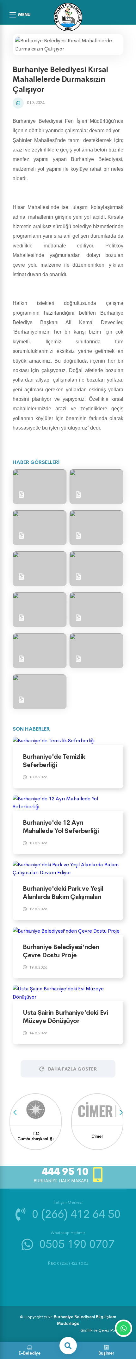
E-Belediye (29, 1353)
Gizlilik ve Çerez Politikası (103, 1330)
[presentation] (15, 1112)
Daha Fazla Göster (72, 1069)
